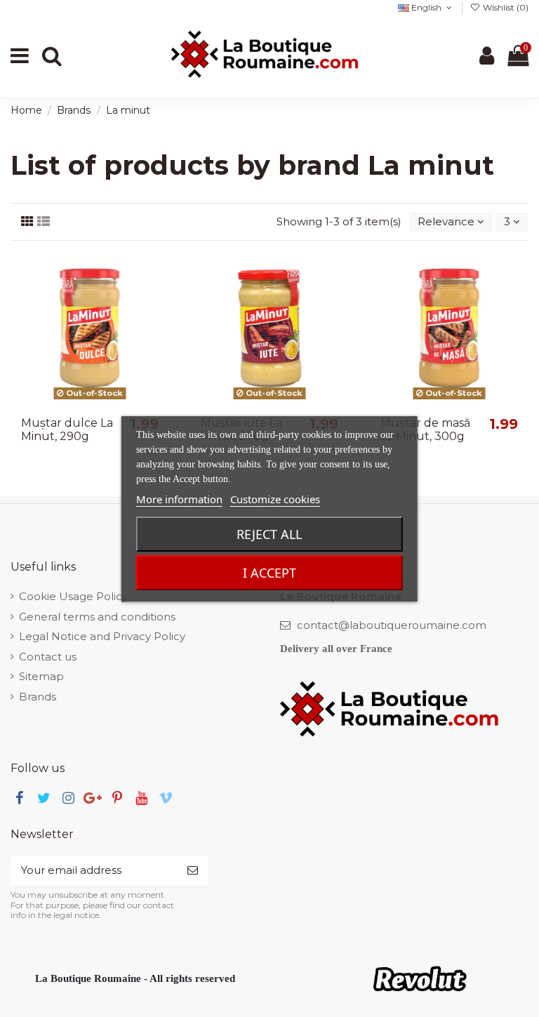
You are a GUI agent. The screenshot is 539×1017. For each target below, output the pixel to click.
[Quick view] (158, 324)
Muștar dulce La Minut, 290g (67, 429)
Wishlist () (504, 7)
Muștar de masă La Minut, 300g (425, 429)
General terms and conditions (97, 616)
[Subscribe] (192, 870)
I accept (269, 572)
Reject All (269, 534)
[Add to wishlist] (158, 273)
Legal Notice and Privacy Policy (102, 636)
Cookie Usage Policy (73, 596)
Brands (37, 696)
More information (179, 499)
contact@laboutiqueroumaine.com (391, 625)
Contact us (47, 656)
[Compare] (158, 299)
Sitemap (41, 676)
